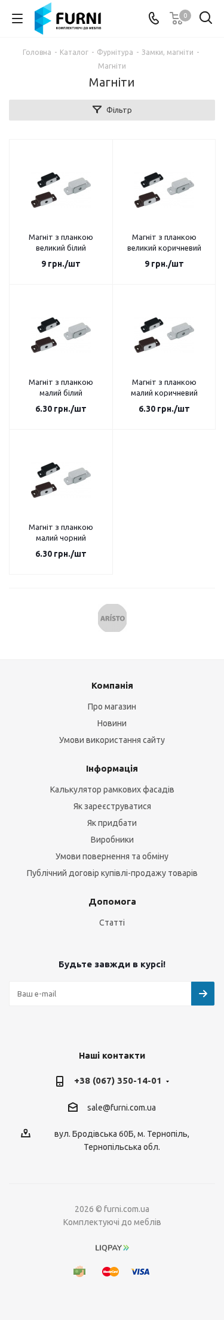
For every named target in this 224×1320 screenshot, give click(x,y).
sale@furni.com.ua (121, 1107)
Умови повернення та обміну (112, 856)
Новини (112, 723)
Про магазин (112, 706)
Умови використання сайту (112, 740)
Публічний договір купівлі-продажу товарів (112, 873)
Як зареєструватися (112, 806)
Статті (112, 922)
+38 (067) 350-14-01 (118, 1080)
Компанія (112, 685)
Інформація (112, 768)
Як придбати (112, 823)
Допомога (112, 901)
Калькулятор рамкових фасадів (112, 789)
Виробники (112, 839)
